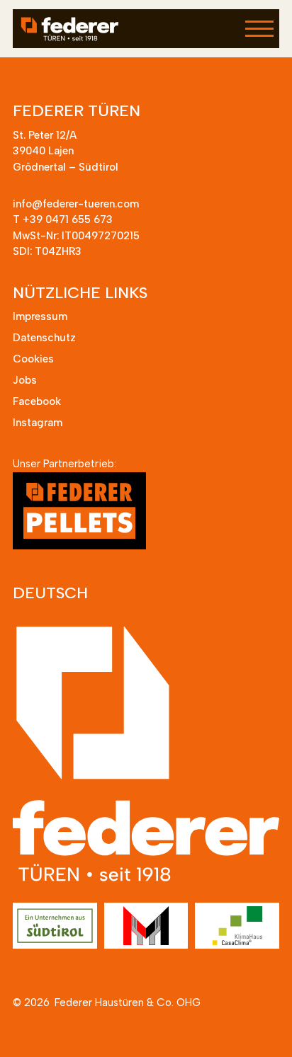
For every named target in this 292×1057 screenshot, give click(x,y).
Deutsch (50, 592)
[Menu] (259, 27)
